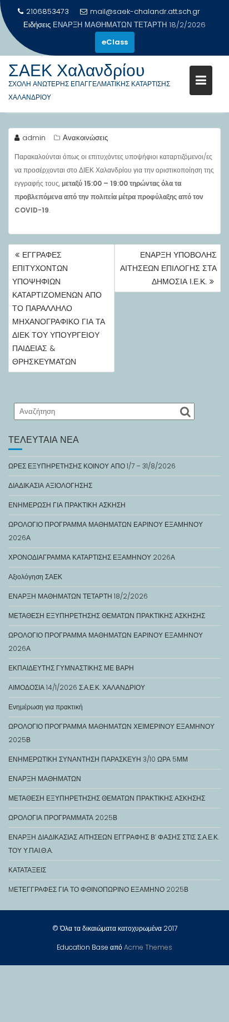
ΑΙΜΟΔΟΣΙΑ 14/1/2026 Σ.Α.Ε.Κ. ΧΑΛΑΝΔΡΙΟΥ (76, 687)
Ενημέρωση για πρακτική (45, 707)
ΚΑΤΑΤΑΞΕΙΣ (27, 870)
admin (34, 137)
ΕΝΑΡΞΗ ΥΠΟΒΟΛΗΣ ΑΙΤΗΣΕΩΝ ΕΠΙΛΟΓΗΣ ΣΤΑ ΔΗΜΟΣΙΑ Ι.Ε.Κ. (168, 268)
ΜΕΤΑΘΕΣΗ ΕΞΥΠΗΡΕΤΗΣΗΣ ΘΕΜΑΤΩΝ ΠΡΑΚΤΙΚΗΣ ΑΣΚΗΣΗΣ (106, 615)
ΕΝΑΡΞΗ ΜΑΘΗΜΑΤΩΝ (44, 778)
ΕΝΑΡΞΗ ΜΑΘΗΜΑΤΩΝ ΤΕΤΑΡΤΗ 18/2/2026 (129, 24)
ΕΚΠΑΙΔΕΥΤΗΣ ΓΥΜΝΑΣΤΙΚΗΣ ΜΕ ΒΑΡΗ (71, 668)
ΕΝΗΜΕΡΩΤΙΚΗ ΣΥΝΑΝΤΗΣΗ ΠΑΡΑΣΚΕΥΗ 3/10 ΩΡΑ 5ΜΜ (98, 759)
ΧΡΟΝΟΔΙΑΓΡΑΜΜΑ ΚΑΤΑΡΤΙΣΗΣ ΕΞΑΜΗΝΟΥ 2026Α (91, 557)
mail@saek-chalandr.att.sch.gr (145, 11)
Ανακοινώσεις (85, 137)
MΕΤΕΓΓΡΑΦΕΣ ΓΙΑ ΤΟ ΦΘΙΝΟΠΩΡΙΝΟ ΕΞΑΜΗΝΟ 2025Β (98, 889)
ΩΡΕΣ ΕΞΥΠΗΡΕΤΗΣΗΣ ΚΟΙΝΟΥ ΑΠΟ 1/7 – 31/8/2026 (92, 466)
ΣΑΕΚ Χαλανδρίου (76, 70)
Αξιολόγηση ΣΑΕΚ (35, 576)
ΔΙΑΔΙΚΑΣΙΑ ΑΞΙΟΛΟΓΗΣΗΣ (50, 485)
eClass (115, 42)
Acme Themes (148, 947)
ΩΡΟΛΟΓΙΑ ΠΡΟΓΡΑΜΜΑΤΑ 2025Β (62, 817)
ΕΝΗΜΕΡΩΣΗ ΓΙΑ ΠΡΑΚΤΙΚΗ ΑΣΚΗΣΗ (67, 505)
